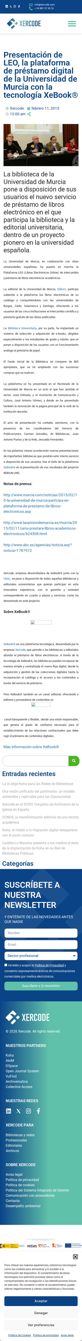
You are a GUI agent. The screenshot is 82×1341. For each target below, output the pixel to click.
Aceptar (41, 1301)
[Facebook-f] (18, 6)
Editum (61, 289)
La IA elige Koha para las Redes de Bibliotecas (37, 784)
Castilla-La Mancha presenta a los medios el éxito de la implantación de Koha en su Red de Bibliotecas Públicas (40, 848)
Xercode (20, 649)
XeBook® (9, 467)
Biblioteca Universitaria (22, 328)
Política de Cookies (19, 1335)
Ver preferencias (41, 1325)
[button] (75, 1257)
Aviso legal (67, 1335)
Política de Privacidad (49, 965)
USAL (6, 578)
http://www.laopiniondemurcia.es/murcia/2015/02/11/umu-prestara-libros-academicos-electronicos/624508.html (40, 528)
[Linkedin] (6, 6)
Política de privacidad (46, 1335)
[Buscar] (73, 761)
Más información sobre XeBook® (31, 747)
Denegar (41, 1313)
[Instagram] (15, 6)
